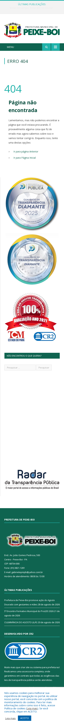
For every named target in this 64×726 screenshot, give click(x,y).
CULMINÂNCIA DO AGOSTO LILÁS (20, 622)
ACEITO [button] (24, 718)
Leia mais (32, 708)
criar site (25, 667)
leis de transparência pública (19, 680)
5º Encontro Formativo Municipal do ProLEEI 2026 (29, 611)
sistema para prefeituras (46, 667)
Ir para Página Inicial (24, 157)
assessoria (28, 671)
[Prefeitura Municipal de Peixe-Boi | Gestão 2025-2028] (32, 29)
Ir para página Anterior (25, 151)
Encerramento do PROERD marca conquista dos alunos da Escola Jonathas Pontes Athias (32, 7)
